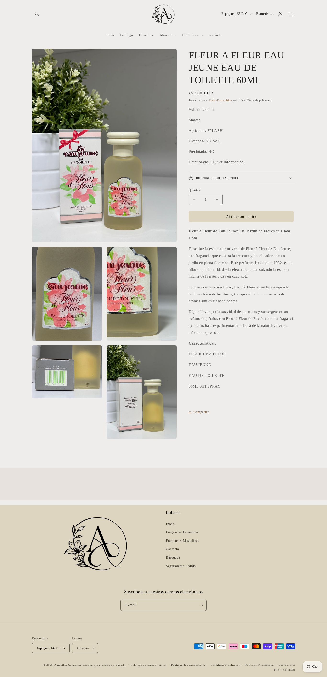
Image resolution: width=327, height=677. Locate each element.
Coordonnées (287, 664)
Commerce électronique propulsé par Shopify (97, 664)
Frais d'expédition (220, 100)
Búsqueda (173, 557)
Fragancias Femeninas (182, 532)
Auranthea (60, 664)
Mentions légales (284, 669)
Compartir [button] (201, 412)
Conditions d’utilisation (226, 664)
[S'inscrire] (201, 605)
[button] (37, 14)
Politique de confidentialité (188, 664)
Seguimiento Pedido (181, 566)
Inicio (170, 524)
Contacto (172, 549)
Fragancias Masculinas (182, 540)
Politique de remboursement (148, 664)
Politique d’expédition (259, 664)
